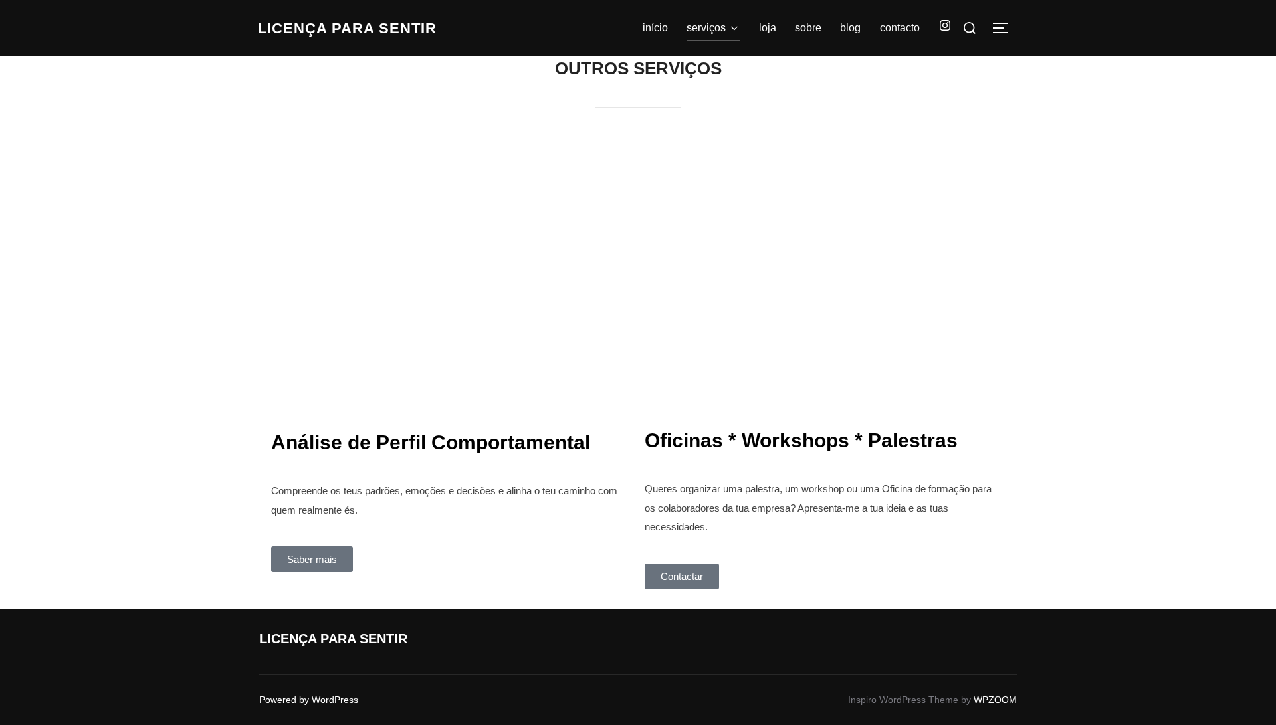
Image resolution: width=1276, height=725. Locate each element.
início (655, 27)
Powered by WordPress (308, 699)
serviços (706, 27)
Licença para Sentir (347, 28)
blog (850, 27)
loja (767, 27)
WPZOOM (995, 699)
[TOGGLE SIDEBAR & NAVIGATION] (1005, 28)
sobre (808, 27)
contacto (900, 27)
